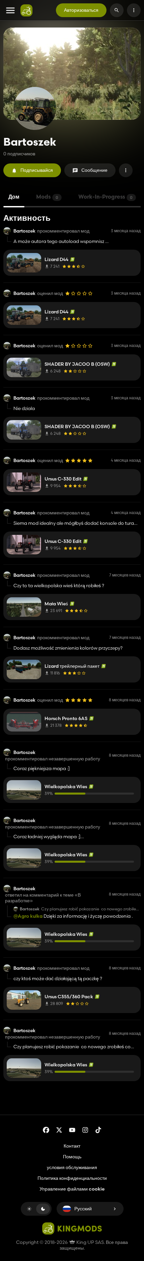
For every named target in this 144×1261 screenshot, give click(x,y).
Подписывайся (36, 170)
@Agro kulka (28, 916)
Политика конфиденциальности (72, 1178)
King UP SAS (89, 1242)
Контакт (72, 1146)
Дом (13, 197)
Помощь (72, 1157)
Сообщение (94, 170)
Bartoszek (24, 231)
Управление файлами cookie (72, 1189)
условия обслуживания (72, 1167)
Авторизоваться (81, 10)
